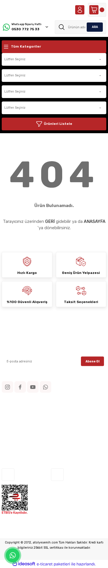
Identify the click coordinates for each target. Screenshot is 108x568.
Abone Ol (92, 361)
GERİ (50, 221)
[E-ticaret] (53, 564)
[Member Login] (79, 9)
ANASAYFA (94, 221)
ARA (95, 27)
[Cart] (97, 10)
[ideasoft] (23, 564)
